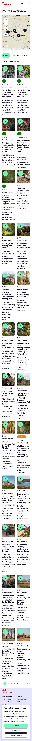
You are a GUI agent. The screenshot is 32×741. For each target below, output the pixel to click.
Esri (10, 48)
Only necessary (16, 731)
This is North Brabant (7, 699)
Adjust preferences (16, 735)
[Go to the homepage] (7, 3)
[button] (8, 32)
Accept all (16, 726)
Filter (7, 55)
